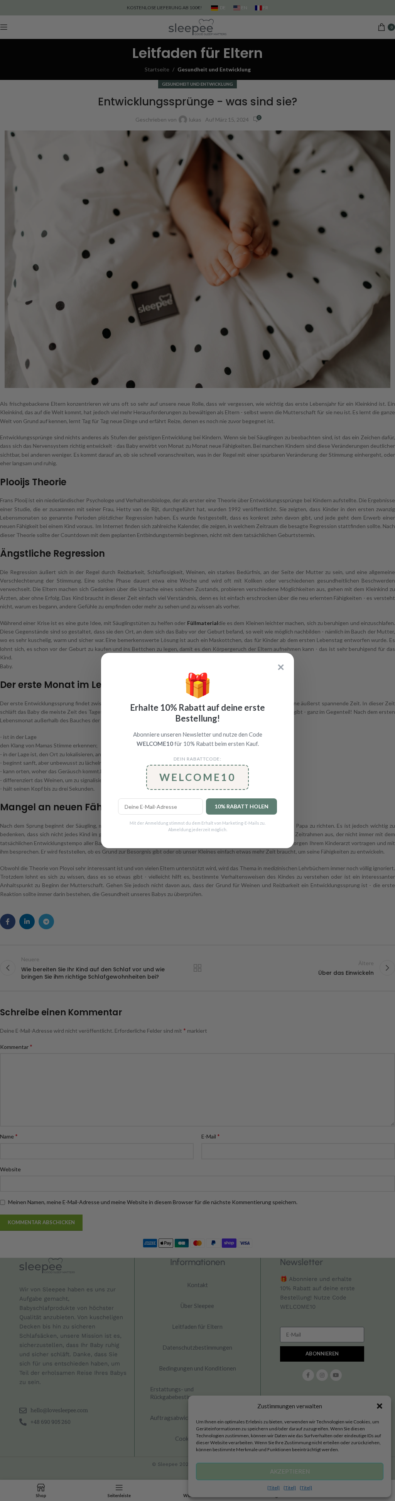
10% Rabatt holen (241, 806)
